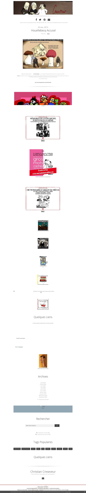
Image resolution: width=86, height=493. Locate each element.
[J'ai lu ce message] (84, 491)
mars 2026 (43, 391)
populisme (39, 76)
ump (43, 448)
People (52, 74)
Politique (57, 74)
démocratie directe (48, 76)
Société (62, 74)
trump (70, 448)
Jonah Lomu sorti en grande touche (28, 22)
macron (33, 448)
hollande (48, 448)
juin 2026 (43, 386)
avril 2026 (43, 389)
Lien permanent (27, 74)
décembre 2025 (43, 395)
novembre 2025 (43, 397)
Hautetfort (46, 486)
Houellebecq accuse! (43, 30)
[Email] (49, 19)
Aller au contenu (5, 1)
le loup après (36, 323)
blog (67, 489)
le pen (38, 448)
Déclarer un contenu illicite (22, 489)
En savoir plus (67, 491)
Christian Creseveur (43, 471)
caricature (54, 77)
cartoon (53, 448)
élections (56, 76)
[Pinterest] (44, 19)
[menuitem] (29, 22)
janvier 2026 (43, 394)
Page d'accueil (41, 22)
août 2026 (43, 382)
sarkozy (65, 448)
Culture (42, 74)
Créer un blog (40, 486)
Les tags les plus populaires (54, 488)
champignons (46, 77)
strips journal (49, 323)
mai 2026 (43, 387)
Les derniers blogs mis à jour (32, 488)
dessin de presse (37, 77)
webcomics (43, 323)
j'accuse (34, 76)
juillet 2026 (43, 384)
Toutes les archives (44, 399)
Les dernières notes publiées (43, 488)
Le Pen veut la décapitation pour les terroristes (57, 22)
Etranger (47, 74)
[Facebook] (36, 19)
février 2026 (43, 392)
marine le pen (17, 448)
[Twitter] (40, 19)
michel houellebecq (26, 76)
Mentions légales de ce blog (33, 489)
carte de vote (63, 76)
